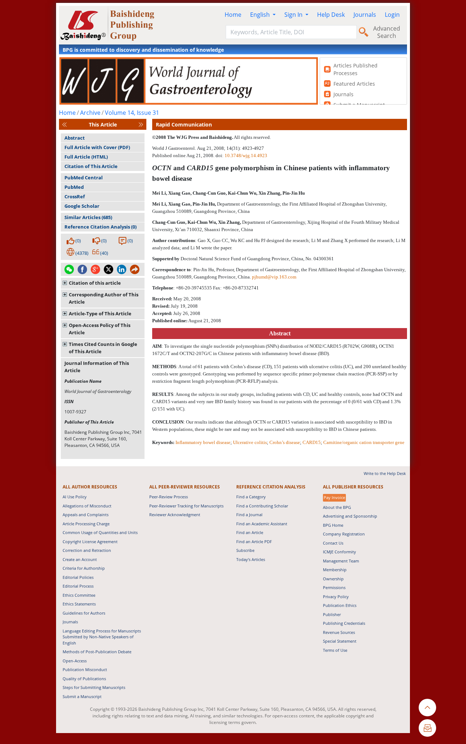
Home (233, 15)
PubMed (74, 187)
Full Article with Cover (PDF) (97, 147)
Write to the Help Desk (385, 473)
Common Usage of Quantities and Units (100, 532)
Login (392, 15)
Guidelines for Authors (84, 613)
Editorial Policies (78, 577)
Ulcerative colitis (250, 442)
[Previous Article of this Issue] (64, 124)
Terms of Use (335, 650)
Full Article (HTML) (86, 156)
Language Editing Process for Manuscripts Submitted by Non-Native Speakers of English (102, 637)
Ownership (333, 578)
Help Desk (331, 15)
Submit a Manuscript (82, 696)
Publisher (332, 614)
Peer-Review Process (168, 496)
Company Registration (344, 534)
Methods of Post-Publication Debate (97, 651)
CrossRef (74, 196)
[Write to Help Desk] (427, 728)
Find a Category (251, 496)
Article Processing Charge (86, 523)
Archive (90, 113)
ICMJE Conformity (339, 551)
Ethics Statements (79, 604)
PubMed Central (83, 177)
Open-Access (75, 660)
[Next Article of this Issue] (140, 124)
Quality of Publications (84, 678)
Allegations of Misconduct (87, 506)
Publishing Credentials (344, 623)
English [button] (260, 15)
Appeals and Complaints (85, 514)
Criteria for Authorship (84, 568)
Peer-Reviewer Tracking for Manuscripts (186, 506)
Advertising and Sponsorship (350, 516)
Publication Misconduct (85, 669)
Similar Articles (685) (88, 217)
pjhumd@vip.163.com (274, 277)
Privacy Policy (336, 596)
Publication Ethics (339, 605)
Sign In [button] (294, 15)
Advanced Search (386, 32)
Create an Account (80, 559)
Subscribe (245, 550)
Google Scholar (81, 206)
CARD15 (312, 442)
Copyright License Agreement (90, 541)
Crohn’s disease (284, 442)
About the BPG (337, 507)
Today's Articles (250, 559)
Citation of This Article (91, 166)
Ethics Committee (79, 595)
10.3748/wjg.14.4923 (246, 155)
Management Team (341, 561)
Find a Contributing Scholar (262, 506)
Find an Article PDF (254, 541)
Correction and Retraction (87, 550)
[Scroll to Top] (427, 707)
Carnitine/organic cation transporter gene (363, 442)
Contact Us (333, 543)
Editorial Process (78, 586)
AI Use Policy (75, 496)
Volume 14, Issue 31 (132, 113)
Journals (365, 15)
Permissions (334, 587)
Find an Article (249, 532)
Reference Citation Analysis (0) (100, 226)
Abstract (74, 138)
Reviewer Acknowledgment (174, 514)
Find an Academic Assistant (261, 523)
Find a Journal (249, 514)
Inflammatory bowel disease (202, 442)
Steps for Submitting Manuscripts (94, 687)
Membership (335, 569)
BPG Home (333, 525)
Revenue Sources (339, 632)
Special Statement (339, 641)
